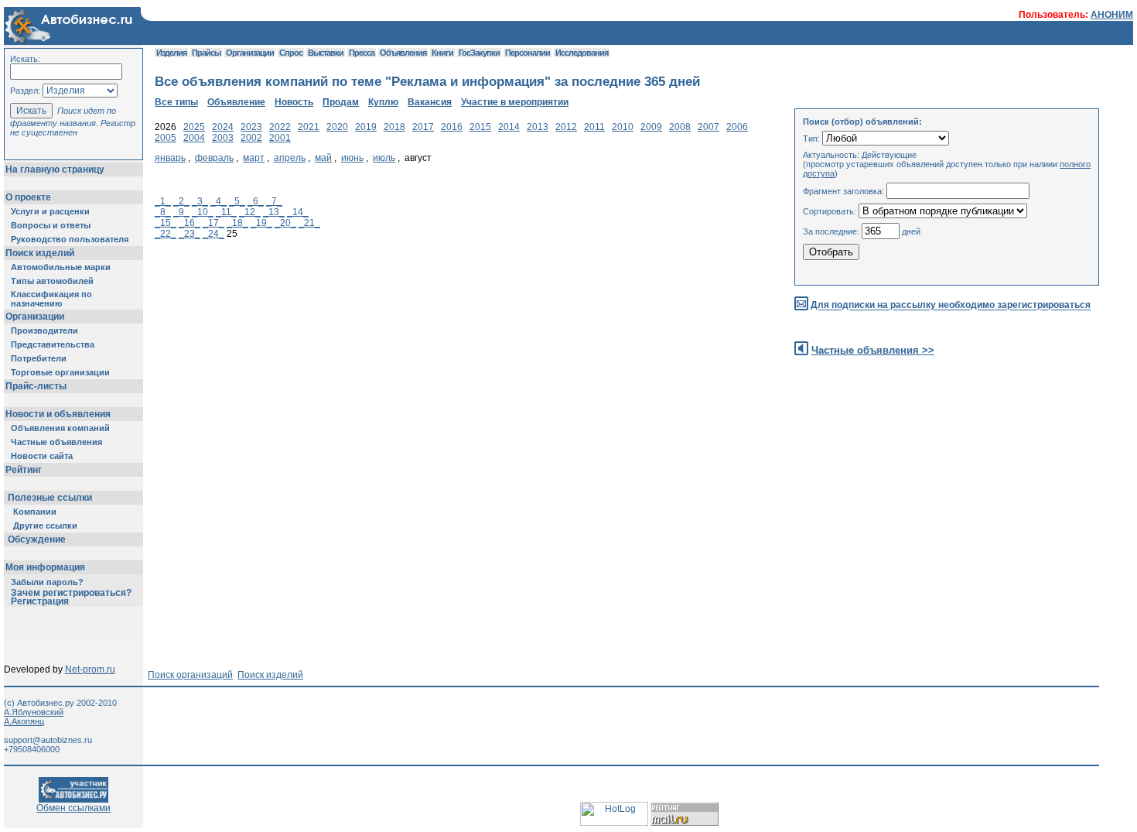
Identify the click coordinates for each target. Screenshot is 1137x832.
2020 (337, 127)
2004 (194, 137)
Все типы (176, 102)
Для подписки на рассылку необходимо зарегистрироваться (951, 305)
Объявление (236, 102)
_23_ (189, 233)
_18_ (237, 222)
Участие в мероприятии (514, 102)
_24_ (213, 233)
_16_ (189, 222)
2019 (366, 127)
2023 (251, 127)
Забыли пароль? (47, 582)
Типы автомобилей (52, 281)
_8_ (163, 212)
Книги (442, 52)
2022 (280, 127)
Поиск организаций (190, 674)
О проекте (28, 197)
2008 (680, 127)
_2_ (181, 201)
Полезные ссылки (49, 497)
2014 (509, 127)
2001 (280, 137)
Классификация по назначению (51, 298)
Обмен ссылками (73, 808)
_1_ (163, 201)
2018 (394, 127)
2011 (594, 127)
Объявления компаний (60, 428)
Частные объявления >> (872, 350)
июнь (352, 157)
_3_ (200, 201)
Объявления (403, 52)
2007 (708, 127)
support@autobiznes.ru (48, 740)
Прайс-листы (36, 386)
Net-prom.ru (90, 669)
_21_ (309, 222)
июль (384, 157)
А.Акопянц (24, 721)
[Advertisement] (436, 391)
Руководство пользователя (69, 239)
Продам (341, 102)
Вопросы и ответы (50, 225)
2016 (452, 127)
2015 (480, 127)
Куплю (383, 102)
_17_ (213, 222)
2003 (223, 137)
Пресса (361, 52)
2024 (223, 127)
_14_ (298, 212)
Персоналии (527, 52)
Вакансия (430, 102)
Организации (34, 316)
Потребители (39, 358)
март (254, 157)
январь (170, 157)
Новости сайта (42, 456)
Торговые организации (60, 372)
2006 (737, 127)
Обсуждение (36, 539)
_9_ (181, 212)
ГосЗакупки (479, 52)
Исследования (581, 52)
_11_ (226, 212)
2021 (308, 127)
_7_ (274, 201)
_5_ (237, 201)
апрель (290, 157)
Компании (35, 511)
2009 (651, 127)
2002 (251, 137)
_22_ (165, 233)
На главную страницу (54, 169)
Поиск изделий (39, 253)
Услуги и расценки (50, 211)
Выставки (325, 52)
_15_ (165, 222)
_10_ (202, 212)
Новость (294, 102)
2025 (194, 127)
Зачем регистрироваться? (71, 592)
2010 (622, 127)
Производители (44, 330)
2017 (423, 127)
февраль (214, 157)
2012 (566, 127)
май (323, 157)
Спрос (291, 52)
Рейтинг (23, 469)
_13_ (274, 212)
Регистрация (40, 601)
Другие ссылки (45, 525)
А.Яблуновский (33, 712)
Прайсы (206, 52)
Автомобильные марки (61, 267)
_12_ (250, 212)
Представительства (52, 344)
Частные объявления (56, 442)
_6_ (256, 201)
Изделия (171, 52)
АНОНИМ (1112, 14)
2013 (537, 127)
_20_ (285, 222)
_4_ (218, 201)
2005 (165, 137)
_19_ (261, 222)
